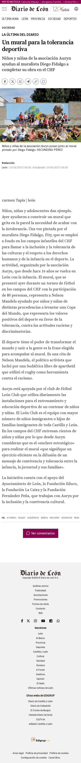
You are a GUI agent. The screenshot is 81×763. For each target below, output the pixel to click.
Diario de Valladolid (40, 706)
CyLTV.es (40, 719)
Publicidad (40, 590)
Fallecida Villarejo (30, 1)
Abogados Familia (52, 1)
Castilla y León (40, 651)
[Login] (76, 9)
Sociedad (54, 19)
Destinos (40, 674)
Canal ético (54, 757)
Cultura (40, 656)
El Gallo (40, 683)
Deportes (70, 19)
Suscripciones (41, 595)
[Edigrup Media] (40, 739)
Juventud (66, 517)
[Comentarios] (43, 81)
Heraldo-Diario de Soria (40, 715)
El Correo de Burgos (40, 710)
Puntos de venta (40, 604)
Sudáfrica (33, 517)
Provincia (38, 19)
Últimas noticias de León (40, 688)
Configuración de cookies (34, 757)
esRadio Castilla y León (40, 724)
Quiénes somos (40, 586)
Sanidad (40, 661)
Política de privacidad (37, 753)
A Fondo (11, 517)
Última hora (10, 19)
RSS (41, 613)
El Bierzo (40, 638)
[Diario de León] (40, 9)
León (25, 19)
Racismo (54, 517)
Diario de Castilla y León (40, 701)
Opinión (40, 679)
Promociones (40, 599)
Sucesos (40, 665)
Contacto (40, 608)
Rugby (21, 517)
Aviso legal (18, 753)
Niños (44, 517)
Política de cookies (59, 753)
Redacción (8, 163)
